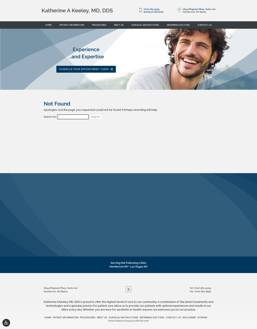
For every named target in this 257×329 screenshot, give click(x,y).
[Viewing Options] (6, 323)
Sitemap (202, 317)
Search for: (50, 116)
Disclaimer (189, 317)
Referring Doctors (178, 25)
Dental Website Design (120, 321)
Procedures (99, 25)
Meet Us (119, 25)
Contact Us (205, 25)
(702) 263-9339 (151, 9)
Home (48, 25)
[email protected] (153, 12)
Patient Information (72, 25)
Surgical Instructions (145, 25)
